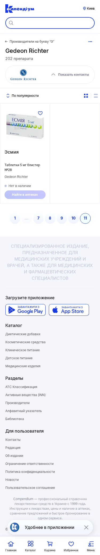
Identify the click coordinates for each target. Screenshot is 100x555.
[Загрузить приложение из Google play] (25, 310)
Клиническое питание (22, 350)
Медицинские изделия (23, 366)
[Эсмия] (25, 126)
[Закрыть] (86, 527)
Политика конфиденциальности (30, 472)
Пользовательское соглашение (30, 488)
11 (85, 218)
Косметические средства (25, 342)
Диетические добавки (22, 334)
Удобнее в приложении (49, 527)
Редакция (13, 448)
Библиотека (14, 419)
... (27, 218)
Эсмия (12, 152)
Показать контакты (73, 75)
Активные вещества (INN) (25, 395)
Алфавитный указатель (23, 411)
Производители (17, 403)
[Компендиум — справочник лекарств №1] (19, 8)
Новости (12, 480)
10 (73, 218)
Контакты (13, 440)
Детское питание (19, 358)
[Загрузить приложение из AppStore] (69, 310)
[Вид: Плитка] (86, 95)
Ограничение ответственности (29, 464)
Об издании (14, 456)
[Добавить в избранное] (40, 113)
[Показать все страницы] (90, 41)
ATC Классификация (21, 387)
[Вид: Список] (95, 95)
